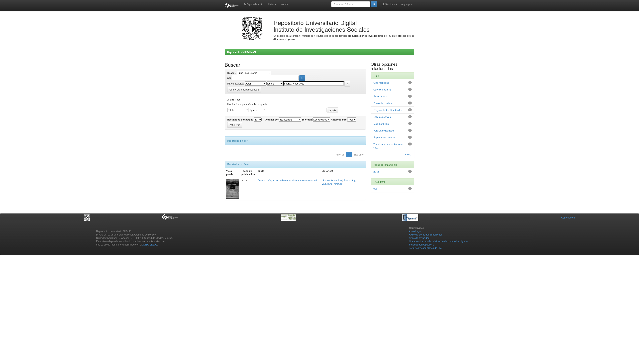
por (229, 78)
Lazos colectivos (382, 116)
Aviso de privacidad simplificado (425, 234)
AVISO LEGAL (149, 244)
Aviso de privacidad (419, 238)
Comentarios (568, 217)
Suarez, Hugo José (332, 180)
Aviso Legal (415, 231)
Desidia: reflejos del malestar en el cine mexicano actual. (287, 180)
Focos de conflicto (383, 103)
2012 (376, 171)
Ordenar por (272, 119)
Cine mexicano (381, 82)
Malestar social (381, 123)
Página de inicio (254, 4)
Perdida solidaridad (383, 130)
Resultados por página (240, 119)
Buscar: (231, 72)
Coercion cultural (382, 89)
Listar (271, 4)
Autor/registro (339, 119)
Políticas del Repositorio (421, 244)
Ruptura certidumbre (384, 137)
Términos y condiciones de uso (425, 248)
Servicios (390, 4)
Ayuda (284, 4)
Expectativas (380, 96)
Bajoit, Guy (349, 180)
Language (405, 4)
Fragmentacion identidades (387, 110)
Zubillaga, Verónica (332, 183)
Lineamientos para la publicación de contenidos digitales (438, 241)
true (375, 188)
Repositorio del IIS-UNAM (241, 52)
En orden (307, 119)
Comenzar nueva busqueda (244, 89)
